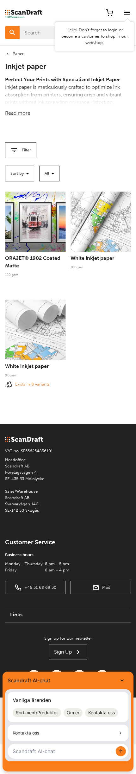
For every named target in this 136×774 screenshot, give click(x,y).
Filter (26, 150)
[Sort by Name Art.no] (19, 173)
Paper (18, 53)
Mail (106, 587)
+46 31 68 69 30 (40, 587)
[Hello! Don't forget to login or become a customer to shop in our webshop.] (127, 12)
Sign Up (63, 652)
